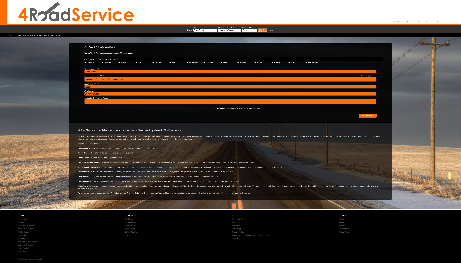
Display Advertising (132, 232)
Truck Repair (23, 219)
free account (224, 108)
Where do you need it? (230, 76)
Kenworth (209, 63)
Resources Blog (238, 232)
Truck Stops (22, 235)
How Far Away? (90, 91)
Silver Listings (130, 229)
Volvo (293, 63)
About (341, 219)
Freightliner (159, 63)
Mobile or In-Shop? (247, 27)
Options (272, 30)
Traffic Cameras (430, 22)
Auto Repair (22, 238)
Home (11, 35)
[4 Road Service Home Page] (76, 12)
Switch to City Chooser (368, 76)
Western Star (313, 63)
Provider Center (131, 235)
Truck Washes (84, 176)
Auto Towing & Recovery (27, 242)
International (193, 63)
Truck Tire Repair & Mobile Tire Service (93, 162)
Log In (439, 22)
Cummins (107, 63)
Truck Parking (83, 181)
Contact (342, 222)
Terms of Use (344, 229)
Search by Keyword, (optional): (96, 98)
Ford (139, 63)
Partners (419, 22)
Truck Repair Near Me (86, 148)
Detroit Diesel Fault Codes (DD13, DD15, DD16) (250, 235)
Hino (173, 63)
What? (195, 27)
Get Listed (410, 22)
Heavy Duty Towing (25, 229)
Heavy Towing (83, 153)
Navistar (243, 63)
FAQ (234, 222)
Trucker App (236, 229)
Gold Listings (130, 225)
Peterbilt (277, 63)
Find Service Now (368, 116)
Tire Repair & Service (26, 225)
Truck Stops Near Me (86, 172)
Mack (225, 63)
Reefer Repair (83, 167)
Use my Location (228, 27)
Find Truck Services (397, 22)
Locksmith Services (25, 245)
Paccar (259, 63)
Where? (226, 27)
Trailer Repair (83, 157)
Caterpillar (90, 63)
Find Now (262, 30)
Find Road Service (239, 219)
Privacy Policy (344, 232)
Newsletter (236, 225)
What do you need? (91, 69)
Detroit (123, 63)
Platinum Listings (131, 222)
